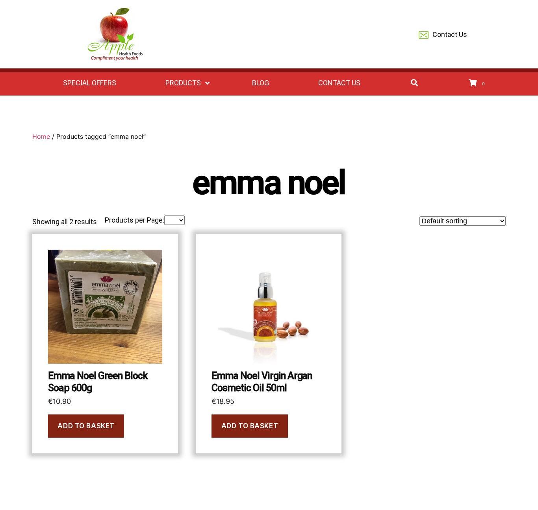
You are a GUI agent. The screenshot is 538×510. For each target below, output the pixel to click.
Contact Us (449, 34)
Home (41, 136)
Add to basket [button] (86, 426)
